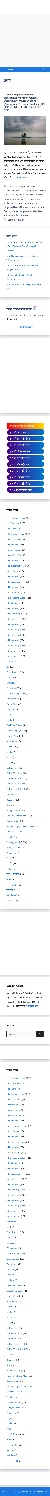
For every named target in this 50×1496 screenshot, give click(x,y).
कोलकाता (35, 207)
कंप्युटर (9, 869)
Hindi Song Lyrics (14, 730)
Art (7, 667)
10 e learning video (15, 534)
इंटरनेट (9, 863)
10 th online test (13, 539)
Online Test (11, 767)
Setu (8, 805)
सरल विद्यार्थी (11, 895)
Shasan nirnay (12, 821)
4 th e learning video (16, 582)
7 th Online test (13, 635)
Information (11, 741)
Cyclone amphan (11, 190)
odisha (33, 199)
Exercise (10, 709)
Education (11, 688)
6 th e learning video (16, 613)
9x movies (11, 661)
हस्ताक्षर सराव (12, 900)
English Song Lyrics (15, 693)
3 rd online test (13, 571)
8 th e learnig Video (15, 645)
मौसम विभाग (38, 211)
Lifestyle (10, 746)
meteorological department (16, 199)
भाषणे (8, 879)
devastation (26, 190)
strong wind (29, 203)
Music (9, 757)
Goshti (9, 720)
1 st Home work (13, 523)
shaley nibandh (13, 810)
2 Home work (12, 544)
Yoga (8, 858)
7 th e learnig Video (15, 629)
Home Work (12, 736)
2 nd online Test (13, 555)
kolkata (13, 194)
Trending (10, 837)
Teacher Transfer (14, 831)
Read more (22, 177)
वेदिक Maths (11, 884)
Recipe (9, 794)
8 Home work (12, 640)
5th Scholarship (13, 603)
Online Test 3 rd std (15, 783)
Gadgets (10, 714)
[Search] (40, 1034)
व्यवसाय (9, 890)
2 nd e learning (13, 550)
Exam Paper (12, 704)
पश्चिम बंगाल (17, 211)
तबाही (42, 207)
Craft (8, 677)
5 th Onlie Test (13, 592)
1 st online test (13, 528)
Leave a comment (16, 219)
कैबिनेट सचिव (24, 207)
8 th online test (13, 651)
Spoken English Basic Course (20, 826)
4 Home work (12, 576)
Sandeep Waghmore (25, 7)
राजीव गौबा (8, 215)
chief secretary (31, 186)
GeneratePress (41, 1492)
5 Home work (12, 587)
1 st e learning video (15, 518)
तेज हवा (7, 211)
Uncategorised (13, 842)
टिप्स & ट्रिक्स (12, 874)
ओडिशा (14, 207)
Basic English (12, 672)
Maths (9, 752)
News (9, 762)
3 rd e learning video (16, 565)
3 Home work (12, 560)
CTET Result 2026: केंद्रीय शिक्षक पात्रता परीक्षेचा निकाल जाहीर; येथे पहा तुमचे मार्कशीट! (24, 246)
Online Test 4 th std (15, 789)
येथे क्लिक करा (26, 327)
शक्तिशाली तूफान (21, 215)
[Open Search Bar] (43, 69)
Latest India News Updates (31, 194)
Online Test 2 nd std (15, 778)
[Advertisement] (25, 40)
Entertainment (12, 698)
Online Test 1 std (14, 773)
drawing (10, 682)
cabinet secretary (15, 186)
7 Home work (12, 624)
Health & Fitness (14, 725)
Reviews (10, 799)
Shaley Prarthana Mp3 (16, 815)
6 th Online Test (13, 619)
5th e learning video (15, 597)
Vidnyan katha (13, 847)
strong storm (16, 203)
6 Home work (12, 608)
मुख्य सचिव (27, 211)
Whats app (11, 853)
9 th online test (13, 656)
